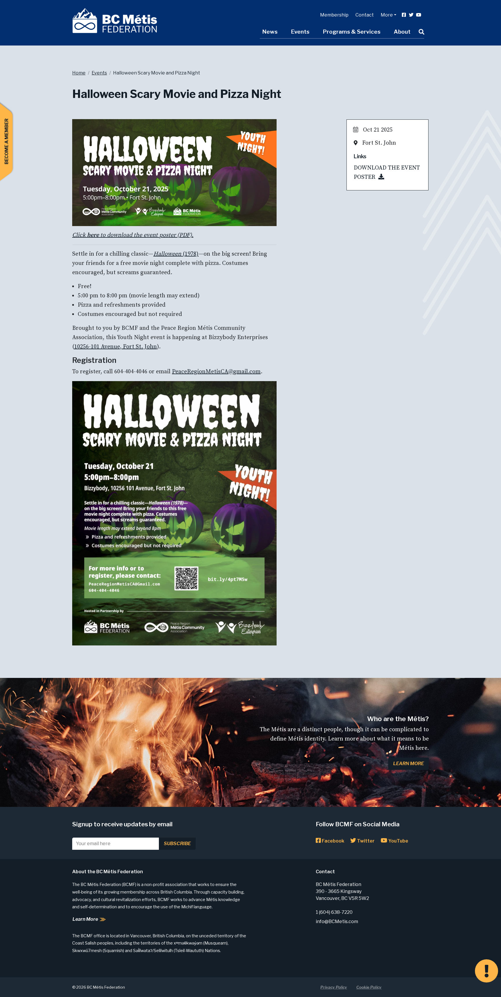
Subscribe (177, 843)
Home (79, 73)
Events (300, 31)
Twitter (365, 841)
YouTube (397, 841)
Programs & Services (351, 31)
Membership (334, 15)
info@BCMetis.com (337, 921)
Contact (364, 15)
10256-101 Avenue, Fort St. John (115, 346)
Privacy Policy (333, 987)
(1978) (176, 254)
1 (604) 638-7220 (334, 912)
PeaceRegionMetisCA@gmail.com (216, 371)
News (269, 31)
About (402, 31)
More (387, 15)
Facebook (332, 841)
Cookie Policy (369, 987)
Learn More (408, 763)
